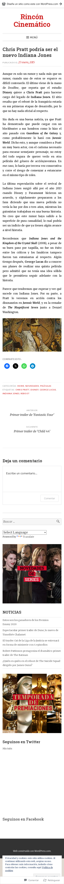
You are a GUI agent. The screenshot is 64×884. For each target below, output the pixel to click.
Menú (34, 37)
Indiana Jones (11, 393)
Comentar (49, 498)
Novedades (32, 386)
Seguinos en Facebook (23, 819)
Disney (34, 390)
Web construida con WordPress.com (32, 851)
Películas (46, 386)
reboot (25, 393)
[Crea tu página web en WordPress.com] (32, 4)
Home (20, 386)
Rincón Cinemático (32, 20)
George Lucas (48, 390)
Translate (28, 536)
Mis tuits (7, 748)
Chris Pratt (22, 390)
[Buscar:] (32, 521)
